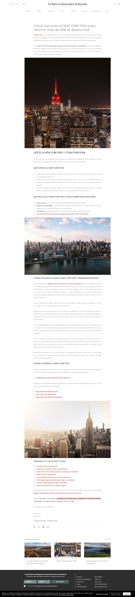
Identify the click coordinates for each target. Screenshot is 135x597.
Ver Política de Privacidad (66, 595)
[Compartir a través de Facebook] (34, 527)
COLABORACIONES (82, 586)
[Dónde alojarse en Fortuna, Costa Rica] (97, 550)
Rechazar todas (115, 594)
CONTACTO (98, 579)
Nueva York (37, 516)
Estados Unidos (52, 520)
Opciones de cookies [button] (102, 594)
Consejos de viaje (40, 520)
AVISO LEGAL (98, 582)
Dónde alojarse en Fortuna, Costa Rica (97, 562)
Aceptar (127, 594)
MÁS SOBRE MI (98, 577)
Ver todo (108, 539)
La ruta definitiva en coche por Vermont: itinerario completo (37, 562)
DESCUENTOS (80, 582)
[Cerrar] (133, 594)
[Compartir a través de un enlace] (48, 527)
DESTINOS (79, 577)
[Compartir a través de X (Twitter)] (39, 527)
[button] (39, 11)
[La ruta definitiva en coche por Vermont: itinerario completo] (38, 550)
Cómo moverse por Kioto (67, 561)
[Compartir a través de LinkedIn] (43, 527)
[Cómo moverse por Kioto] (67, 550)
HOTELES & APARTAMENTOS (84, 579)
